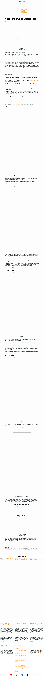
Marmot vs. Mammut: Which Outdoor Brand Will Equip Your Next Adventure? (21, 666)
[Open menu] (18, 8)
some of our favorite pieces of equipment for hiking (21, 91)
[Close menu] (20, 4)
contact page (17, 104)
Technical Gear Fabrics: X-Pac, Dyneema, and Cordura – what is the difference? (22, 625)
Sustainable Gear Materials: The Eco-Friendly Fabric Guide (36, 625)
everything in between (21, 57)
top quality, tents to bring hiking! (11, 93)
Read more (2, 641)
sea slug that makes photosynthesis (25, 69)
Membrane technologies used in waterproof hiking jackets (20, 658)
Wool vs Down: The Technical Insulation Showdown (5, 625)
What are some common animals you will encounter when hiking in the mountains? (21, 663)
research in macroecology (34, 80)
